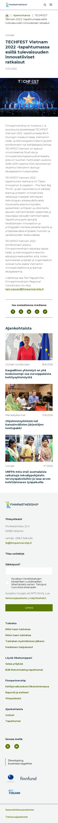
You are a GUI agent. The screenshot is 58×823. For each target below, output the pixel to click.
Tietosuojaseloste (16, 817)
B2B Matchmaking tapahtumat (24, 669)
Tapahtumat (13, 721)
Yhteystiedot (13, 698)
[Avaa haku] (45, 5)
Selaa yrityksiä (14, 663)
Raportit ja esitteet (17, 692)
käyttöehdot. (38, 598)
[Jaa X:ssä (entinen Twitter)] (21, 311)
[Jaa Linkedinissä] (29, 311)
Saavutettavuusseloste (19, 809)
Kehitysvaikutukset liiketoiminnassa (27, 686)
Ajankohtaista (21, 15)
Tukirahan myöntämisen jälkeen (24, 641)
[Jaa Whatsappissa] (37, 311)
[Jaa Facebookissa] (13, 311)
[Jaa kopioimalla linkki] (45, 311)
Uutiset (9, 715)
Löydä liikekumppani (18, 658)
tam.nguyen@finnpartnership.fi (24, 289)
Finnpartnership (15, 680)
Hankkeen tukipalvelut (19, 647)
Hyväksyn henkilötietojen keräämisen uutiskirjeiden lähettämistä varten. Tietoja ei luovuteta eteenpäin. (28, 583)
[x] (7, 746)
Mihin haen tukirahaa (17, 629)
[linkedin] (16, 746)
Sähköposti (12, 564)
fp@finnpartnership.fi (18, 543)
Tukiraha (11, 623)
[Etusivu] (7, 15)
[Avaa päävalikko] (51, 4)
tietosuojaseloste (16, 598)
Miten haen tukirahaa (18, 635)
